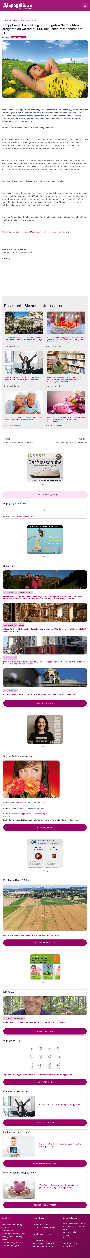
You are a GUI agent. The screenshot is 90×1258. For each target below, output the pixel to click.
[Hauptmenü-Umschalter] (85, 5)
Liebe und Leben (19, 1018)
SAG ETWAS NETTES (45, 827)
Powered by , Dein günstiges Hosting (19, 516)
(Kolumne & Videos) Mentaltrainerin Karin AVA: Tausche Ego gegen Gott (34, 1022)
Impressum (7, 1230)
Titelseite (6, 20)
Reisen (21, 625)
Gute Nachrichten (28, 20)
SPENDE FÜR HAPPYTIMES (45, 1205)
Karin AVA (7, 1018)
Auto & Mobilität (70, 1232)
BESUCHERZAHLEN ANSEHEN (45, 1163)
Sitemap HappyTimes (12, 1245)
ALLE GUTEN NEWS (45, 703)
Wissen (66, 1235)
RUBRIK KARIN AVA (45, 1031)
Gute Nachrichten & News (74, 1224)
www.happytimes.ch (42, 1234)
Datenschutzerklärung (12, 1224)
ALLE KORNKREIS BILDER (45, 943)
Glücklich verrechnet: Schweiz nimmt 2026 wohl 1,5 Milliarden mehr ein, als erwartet (39, 694)
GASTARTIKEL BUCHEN (45, 1123)
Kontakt (5, 1227)
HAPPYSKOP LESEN (45, 1082)
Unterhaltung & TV (25, 592)
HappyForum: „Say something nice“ (30, 802)
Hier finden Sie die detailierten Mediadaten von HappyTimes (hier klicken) (35, 232)
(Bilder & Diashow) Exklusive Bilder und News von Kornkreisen (31, 935)
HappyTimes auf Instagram (44, 495)
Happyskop (68, 1238)
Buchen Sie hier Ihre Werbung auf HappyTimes (60, 1104)
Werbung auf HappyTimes (13, 1233)
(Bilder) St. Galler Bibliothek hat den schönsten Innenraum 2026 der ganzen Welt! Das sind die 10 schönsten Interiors (44, 630)
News (15, 20)
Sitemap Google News (12, 1242)
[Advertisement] (45, 276)
